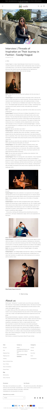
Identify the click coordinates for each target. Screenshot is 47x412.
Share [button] (8, 61)
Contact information (24, 409)
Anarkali (32, 347)
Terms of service (34, 407)
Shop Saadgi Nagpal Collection (13, 289)
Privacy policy (27, 407)
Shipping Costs (6, 355)
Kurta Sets (33, 353)
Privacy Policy (6, 369)
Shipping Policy (6, 353)
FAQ (4, 350)
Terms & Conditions (7, 366)
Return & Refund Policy (8, 361)
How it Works (6, 364)
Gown (32, 355)
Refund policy (6, 375)
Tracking (4, 358)
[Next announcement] (44, 1)
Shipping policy (40, 407)
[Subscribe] (23, 397)
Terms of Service (6, 377)
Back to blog (24, 294)
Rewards (5, 347)
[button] (2, 6)
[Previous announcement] (2, 1)
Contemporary (34, 358)
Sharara (32, 350)
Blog (4, 372)
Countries (19, 356)
